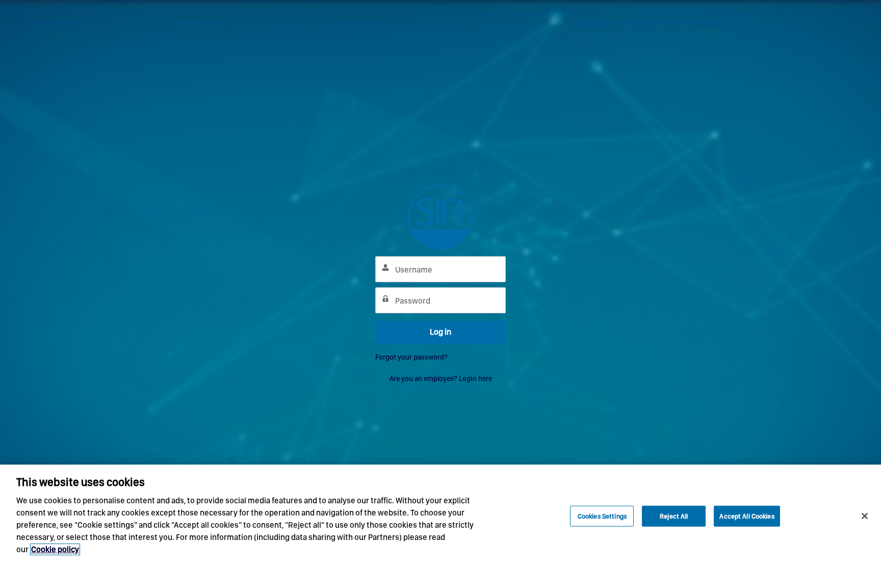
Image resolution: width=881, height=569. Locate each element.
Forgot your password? (411, 357)
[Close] (864, 516)
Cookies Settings (602, 516)
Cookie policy (55, 549)
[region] (440, 517)
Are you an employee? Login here (441, 378)
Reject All (674, 516)
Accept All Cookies (746, 516)
